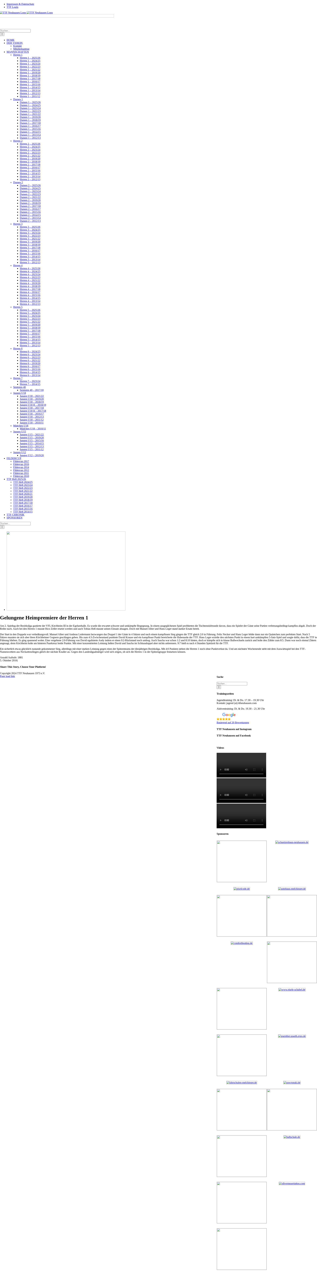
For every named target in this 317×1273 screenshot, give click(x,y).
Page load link (7, 676)
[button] (267, 718)
